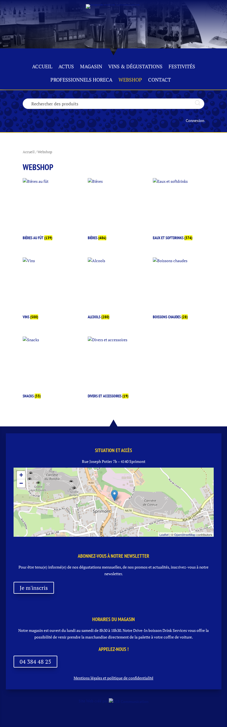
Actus (66, 67)
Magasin (91, 67)
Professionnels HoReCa (81, 80)
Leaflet (164, 534)
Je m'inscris (34, 587)
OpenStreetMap (184, 534)
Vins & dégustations (135, 67)
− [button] (21, 483)
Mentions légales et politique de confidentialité (113, 678)
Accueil (42, 67)
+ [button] (21, 474)
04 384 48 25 (35, 661)
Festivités (182, 67)
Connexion (195, 120)
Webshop (130, 80)
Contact (159, 80)
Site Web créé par (94, 700)
